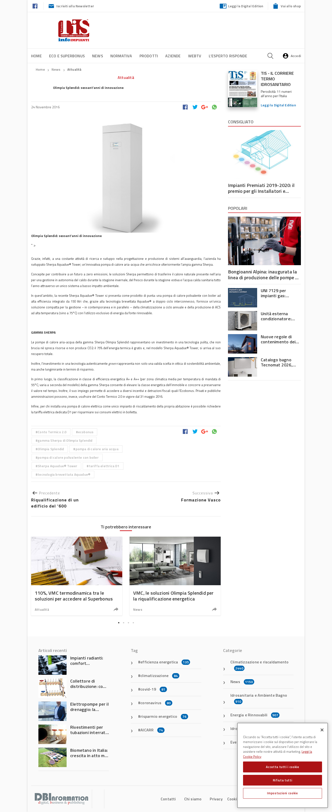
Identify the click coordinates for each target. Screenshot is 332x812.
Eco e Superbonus (67, 56)
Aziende (173, 56)
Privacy (216, 799)
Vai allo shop (291, 5)
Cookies (234, 799)
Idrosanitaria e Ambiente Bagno (258, 698)
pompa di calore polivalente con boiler (68, 457)
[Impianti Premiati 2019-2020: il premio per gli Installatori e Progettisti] (264, 154)
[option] (76, 576)
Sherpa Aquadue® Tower (57, 465)
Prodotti (149, 56)
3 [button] (128, 622)
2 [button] (123, 622)
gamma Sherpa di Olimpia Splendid (65, 440)
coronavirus (155, 703)
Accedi (296, 55)
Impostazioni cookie (282, 793)
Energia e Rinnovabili (254, 715)
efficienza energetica (164, 662)
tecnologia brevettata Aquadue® (64, 474)
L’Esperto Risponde (228, 56)
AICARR (151, 730)
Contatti (168, 799)
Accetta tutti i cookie (282, 766)
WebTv (194, 56)
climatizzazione (159, 675)
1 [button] (118, 622)
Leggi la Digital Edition (245, 5)
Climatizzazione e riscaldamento (259, 665)
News (97, 56)
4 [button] (133, 622)
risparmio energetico (163, 716)
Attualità (74, 69)
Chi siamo (193, 799)
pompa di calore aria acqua (97, 448)
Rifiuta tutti (282, 780)
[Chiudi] (322, 730)
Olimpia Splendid (51, 448)
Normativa (121, 56)
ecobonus (86, 431)
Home (36, 56)
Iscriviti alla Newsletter (75, 5)
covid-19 (152, 689)
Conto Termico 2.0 (52, 431)
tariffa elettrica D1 (104, 465)
